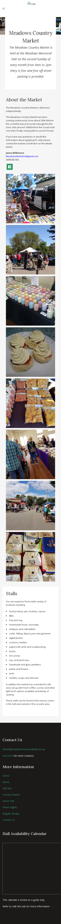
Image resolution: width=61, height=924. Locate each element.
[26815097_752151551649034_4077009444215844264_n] (30, 454)
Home (6, 775)
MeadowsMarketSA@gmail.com (22, 156)
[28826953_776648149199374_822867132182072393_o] (30, 556)
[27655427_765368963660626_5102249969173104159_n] (30, 505)
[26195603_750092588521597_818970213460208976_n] (30, 352)
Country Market (11, 794)
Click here (8, 755)
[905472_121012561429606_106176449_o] (30, 198)
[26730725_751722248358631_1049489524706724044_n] (30, 403)
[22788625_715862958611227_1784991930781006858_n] (30, 301)
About (6, 782)
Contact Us (9, 819)
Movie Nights (10, 807)
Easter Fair (8, 801)
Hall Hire (7, 788)
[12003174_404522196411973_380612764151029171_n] (30, 249)
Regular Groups (11, 813)
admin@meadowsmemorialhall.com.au (24, 749)
